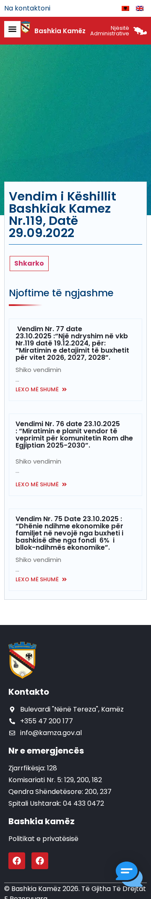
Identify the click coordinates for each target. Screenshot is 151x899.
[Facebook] (16, 860)
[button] (129, 876)
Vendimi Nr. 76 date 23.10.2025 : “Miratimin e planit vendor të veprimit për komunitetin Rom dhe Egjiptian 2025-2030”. (74, 434)
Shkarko (29, 263)
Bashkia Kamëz (60, 30)
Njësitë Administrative (109, 30)
